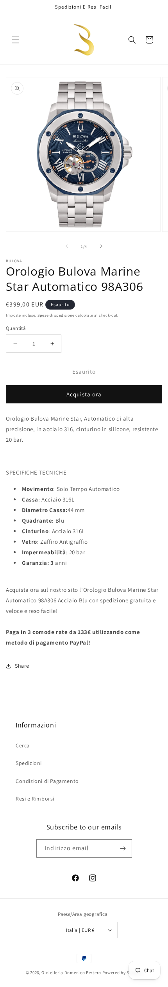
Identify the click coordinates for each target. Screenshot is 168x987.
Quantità (16, 328)
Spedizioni (29, 763)
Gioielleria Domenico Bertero (71, 972)
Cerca (23, 745)
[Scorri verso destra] (101, 246)
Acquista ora (84, 394)
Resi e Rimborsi (35, 798)
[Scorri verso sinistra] (66, 246)
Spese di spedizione (56, 315)
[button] (15, 39)
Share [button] (22, 665)
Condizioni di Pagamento (47, 781)
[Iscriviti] (123, 848)
